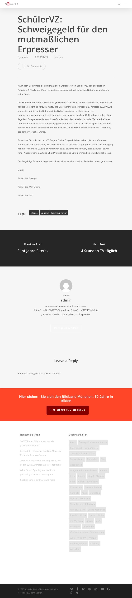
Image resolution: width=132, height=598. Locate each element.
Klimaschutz (76, 487)
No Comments (34, 66)
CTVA (92, 453)
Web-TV (81, 538)
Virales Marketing (79, 532)
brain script (76, 448)
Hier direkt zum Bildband (67, 410)
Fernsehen (92, 459)
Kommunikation (59, 213)
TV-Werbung (76, 521)
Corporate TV (91, 448)
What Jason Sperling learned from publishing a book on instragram (37, 472)
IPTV (72, 476)
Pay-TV (74, 515)
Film (103, 459)
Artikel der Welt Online (29, 187)
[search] (119, 4)
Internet (34, 213)
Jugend (45, 213)
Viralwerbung (97, 532)
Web (72, 538)
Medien (58, 57)
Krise (84, 493)
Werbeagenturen (78, 543)
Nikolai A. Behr (77, 509)
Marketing (95, 493)
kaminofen (92, 481)
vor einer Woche (65, 161)
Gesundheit (76, 464)
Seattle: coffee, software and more (37, 480)
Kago (72, 481)
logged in (35, 373)
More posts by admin (66, 327)
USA (98, 521)
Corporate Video (78, 453)
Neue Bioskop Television (82, 504)
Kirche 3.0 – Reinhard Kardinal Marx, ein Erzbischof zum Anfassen (40, 453)
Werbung (94, 543)
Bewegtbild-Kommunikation (93, 442)
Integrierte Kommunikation (83, 470)
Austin (73, 442)
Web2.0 (92, 538)
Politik (83, 515)
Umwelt (89, 521)
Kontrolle (74, 493)
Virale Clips (88, 526)
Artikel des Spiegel (27, 178)
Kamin (81, 481)
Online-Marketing (96, 509)
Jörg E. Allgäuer (96, 476)
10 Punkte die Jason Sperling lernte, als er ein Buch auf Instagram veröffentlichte (40, 462)
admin (24, 57)
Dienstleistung (77, 459)
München (85, 498)
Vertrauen (75, 526)
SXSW (101, 515)
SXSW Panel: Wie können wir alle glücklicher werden (37, 443)
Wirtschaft (75, 549)
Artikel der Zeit (25, 195)
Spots (92, 515)
